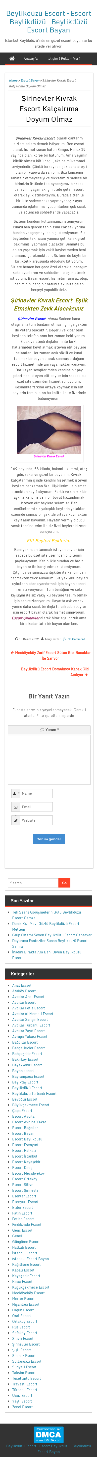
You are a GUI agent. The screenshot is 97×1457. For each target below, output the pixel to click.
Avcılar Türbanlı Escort (31, 1025)
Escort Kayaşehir (26, 1162)
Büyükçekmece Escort (30, 1105)
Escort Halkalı (24, 1150)
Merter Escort (23, 1298)
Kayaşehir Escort (26, 1276)
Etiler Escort (22, 1207)
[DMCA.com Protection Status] (49, 1434)
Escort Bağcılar (25, 1128)
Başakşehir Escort (27, 1065)
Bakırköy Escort (25, 1059)
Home (13, 80)
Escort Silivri (23, 1184)
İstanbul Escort (24, 1253)
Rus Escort (21, 1327)
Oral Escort (21, 1316)
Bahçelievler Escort (28, 1048)
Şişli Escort (21, 1350)
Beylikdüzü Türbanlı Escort (34, 1093)
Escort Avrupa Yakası (30, 1122)
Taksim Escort (24, 1373)
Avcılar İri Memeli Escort (32, 1014)
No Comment (76, 639)
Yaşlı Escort (22, 1401)
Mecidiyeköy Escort (28, 1293)
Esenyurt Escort (25, 1202)
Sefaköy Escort (24, 1333)
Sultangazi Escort (27, 1361)
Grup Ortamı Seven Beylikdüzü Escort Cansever (52, 935)
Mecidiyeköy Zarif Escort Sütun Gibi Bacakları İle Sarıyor (53, 655)
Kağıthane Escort (26, 1264)
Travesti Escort (24, 1384)
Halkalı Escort (24, 1247)
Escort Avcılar (24, 1116)
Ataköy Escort (24, 991)
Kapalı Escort (23, 1270)
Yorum (52, 729)
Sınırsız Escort (24, 1355)
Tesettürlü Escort (26, 1378)
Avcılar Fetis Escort (28, 1008)
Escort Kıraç (22, 1167)
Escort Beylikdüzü (27, 1139)
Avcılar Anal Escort (28, 996)
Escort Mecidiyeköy (28, 1173)
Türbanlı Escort (24, 1390)
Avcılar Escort (24, 1002)
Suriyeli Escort (24, 1367)
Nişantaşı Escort (26, 1304)
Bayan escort (23, 1071)
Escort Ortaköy (24, 1179)
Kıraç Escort (22, 1281)
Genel (17, 1236)
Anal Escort (22, 985)
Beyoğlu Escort (25, 1099)
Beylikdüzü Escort (27, 1088)
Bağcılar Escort (25, 1042)
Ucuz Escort (22, 1395)
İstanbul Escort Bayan (30, 1259)
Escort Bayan (29, 80)
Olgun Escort (23, 1310)
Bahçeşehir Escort (27, 1053)
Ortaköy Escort (24, 1321)
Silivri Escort (23, 1338)
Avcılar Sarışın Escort (30, 1019)
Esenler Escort (24, 1196)
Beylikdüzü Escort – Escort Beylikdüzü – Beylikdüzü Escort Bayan (48, 21)
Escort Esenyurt (25, 1145)
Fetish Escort (23, 1219)
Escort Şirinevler (26, 1190)
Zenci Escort (22, 1407)
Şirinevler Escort (26, 1344)
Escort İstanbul (24, 1156)
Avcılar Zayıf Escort (28, 1031)
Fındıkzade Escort (27, 1224)
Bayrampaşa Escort (28, 1076)
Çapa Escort (22, 1110)
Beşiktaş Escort (25, 1082)
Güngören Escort (26, 1241)
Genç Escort (22, 1230)
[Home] (12, 58)
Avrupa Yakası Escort (30, 1036)
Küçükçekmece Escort (30, 1287)
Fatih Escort (22, 1213)
